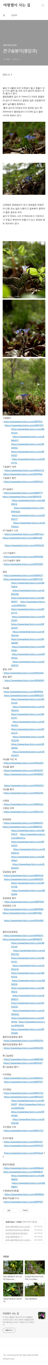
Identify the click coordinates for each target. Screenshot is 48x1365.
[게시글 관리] (16, 1211)
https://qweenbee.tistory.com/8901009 (23, 564)
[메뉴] (43, 5)
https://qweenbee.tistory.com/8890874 (23, 935)
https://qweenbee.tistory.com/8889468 (22, 538)
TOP (43, 1356)
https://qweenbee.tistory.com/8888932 (22, 826)
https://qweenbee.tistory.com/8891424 (24, 534)
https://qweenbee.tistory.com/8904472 (24, 470)
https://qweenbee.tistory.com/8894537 (23, 1096)
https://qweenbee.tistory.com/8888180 (23, 1059)
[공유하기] (12, 1211)
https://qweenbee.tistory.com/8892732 (23, 579)
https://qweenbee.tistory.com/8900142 (23, 481)
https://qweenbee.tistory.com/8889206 (23, 875)
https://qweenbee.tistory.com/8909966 (22, 474)
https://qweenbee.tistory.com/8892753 (23, 1130)
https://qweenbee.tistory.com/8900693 (24, 545)
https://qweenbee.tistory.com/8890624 (23, 804)
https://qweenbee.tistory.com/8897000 (24, 901)
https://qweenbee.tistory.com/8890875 (22, 939)
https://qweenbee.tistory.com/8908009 (24, 680)
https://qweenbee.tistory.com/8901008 (23, 556)
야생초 (18, 1222)
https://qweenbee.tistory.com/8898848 (23, 1168)
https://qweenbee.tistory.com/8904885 (24, 920)
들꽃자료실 (10, 1222)
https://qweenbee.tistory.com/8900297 (23, 770)
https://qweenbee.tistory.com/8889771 (23, 493)
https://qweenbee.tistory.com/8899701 (23, 1081)
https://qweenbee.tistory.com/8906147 (23, 1141)
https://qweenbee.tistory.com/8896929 (23, 879)
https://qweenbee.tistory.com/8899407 (23, 1063)
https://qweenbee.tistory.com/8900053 (24, 785)
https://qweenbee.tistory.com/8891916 (23, 421)
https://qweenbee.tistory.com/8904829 (23, 763)
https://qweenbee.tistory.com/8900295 (23, 1048)
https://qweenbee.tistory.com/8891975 (24, 425)
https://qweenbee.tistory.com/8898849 (23, 1171)
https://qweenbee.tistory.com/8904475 (23, 811)
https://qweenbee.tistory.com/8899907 (23, 1201)
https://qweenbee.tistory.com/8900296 (23, 793)
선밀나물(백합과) (12, 1236)
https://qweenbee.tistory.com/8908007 (23, 774)
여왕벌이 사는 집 (16, 5)
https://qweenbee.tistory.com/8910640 (23, 1153)
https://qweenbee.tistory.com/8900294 (23, 1040)
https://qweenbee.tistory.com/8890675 (23, 823)
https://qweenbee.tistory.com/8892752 (23, 1093)
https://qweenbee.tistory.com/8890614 (23, 1078)
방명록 (14, 15)
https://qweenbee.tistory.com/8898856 (24, 1194)
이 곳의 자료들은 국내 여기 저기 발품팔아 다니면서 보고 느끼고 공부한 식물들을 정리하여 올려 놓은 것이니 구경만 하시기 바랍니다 (18, 1321)
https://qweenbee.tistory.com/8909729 (23, 1145)
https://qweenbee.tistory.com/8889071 (23, 575)
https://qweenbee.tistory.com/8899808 (23, 909)
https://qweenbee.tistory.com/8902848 (23, 673)
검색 (37, 5)
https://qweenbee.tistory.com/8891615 (22, 496)
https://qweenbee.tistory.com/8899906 (23, 691)
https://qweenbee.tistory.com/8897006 (22, 913)
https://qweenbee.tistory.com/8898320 (24, 695)
